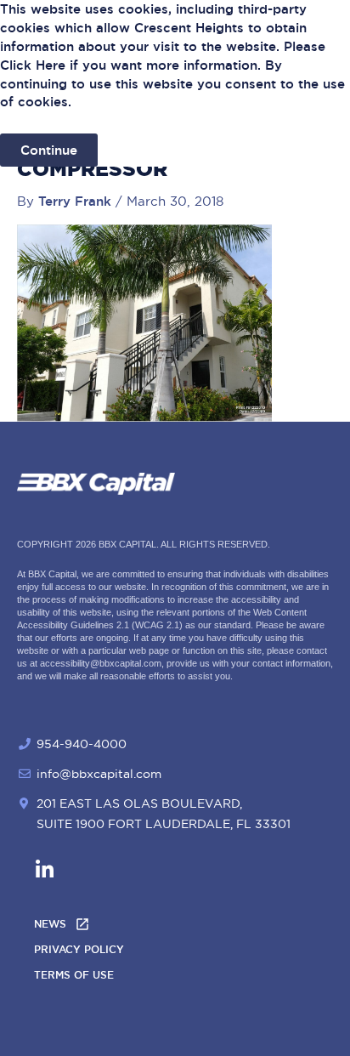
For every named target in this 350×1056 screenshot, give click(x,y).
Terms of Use (74, 975)
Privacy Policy (79, 950)
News (50, 924)
